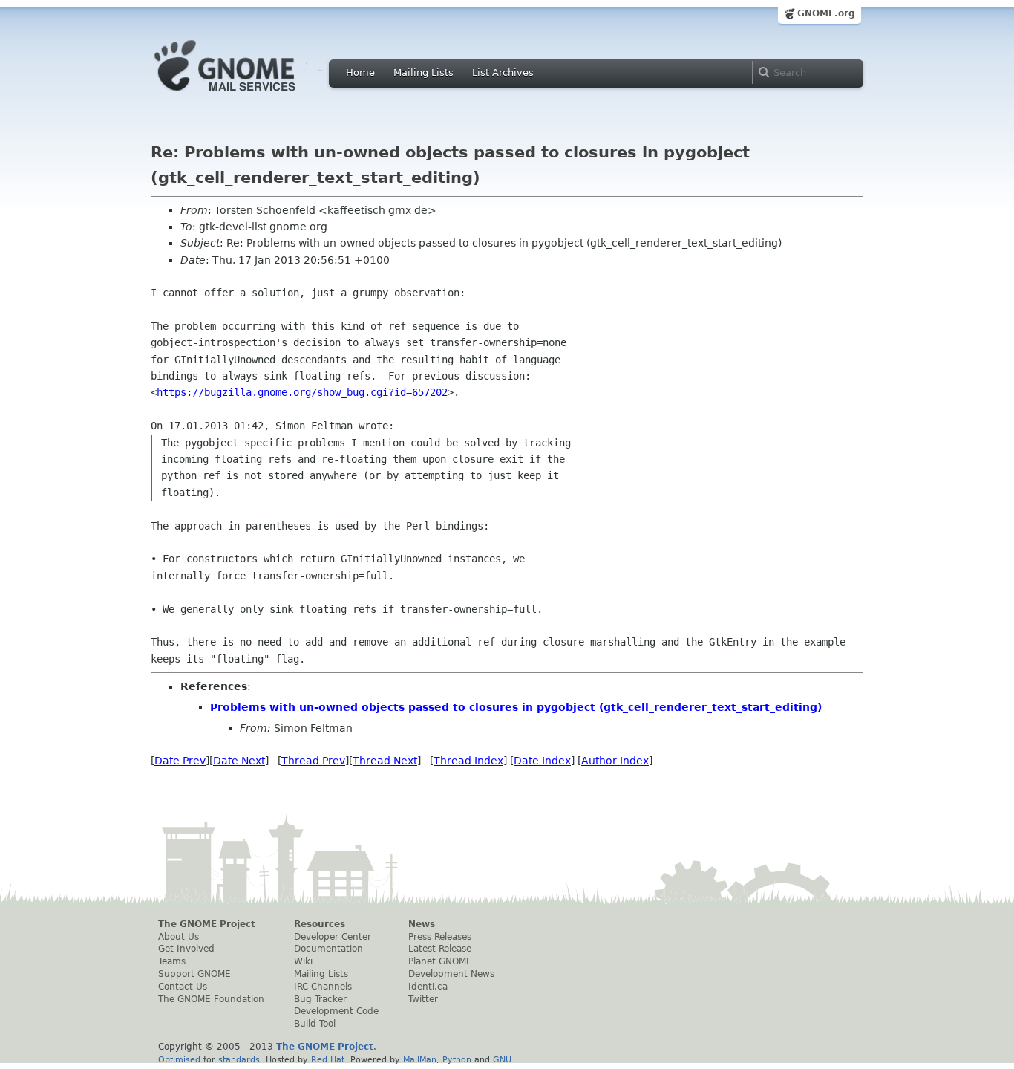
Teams (172, 961)
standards (239, 1059)
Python (456, 1059)
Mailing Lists (423, 72)
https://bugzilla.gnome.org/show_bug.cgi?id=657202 (302, 392)
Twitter (423, 999)
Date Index (542, 761)
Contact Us (182, 986)
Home (360, 72)
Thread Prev (313, 761)
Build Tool (315, 1023)
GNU (502, 1059)
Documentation (328, 948)
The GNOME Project (206, 924)
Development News (451, 974)
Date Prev (180, 761)
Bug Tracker (320, 999)
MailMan (419, 1059)
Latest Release (439, 948)
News (421, 924)
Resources (319, 924)
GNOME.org (826, 13)
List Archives (503, 72)
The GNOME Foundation (211, 999)
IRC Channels (323, 986)
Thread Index (468, 761)
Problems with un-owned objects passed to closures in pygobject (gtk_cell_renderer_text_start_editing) (516, 707)
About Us (178, 937)
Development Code (336, 1011)
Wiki (303, 961)
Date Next (239, 761)
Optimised (179, 1059)
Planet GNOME (440, 961)
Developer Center (332, 937)
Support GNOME (194, 974)
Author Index (615, 761)
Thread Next (385, 761)
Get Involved (186, 948)
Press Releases (439, 937)
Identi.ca (428, 986)
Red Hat (327, 1059)
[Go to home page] (247, 95)
